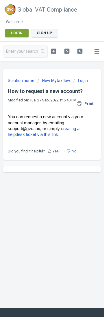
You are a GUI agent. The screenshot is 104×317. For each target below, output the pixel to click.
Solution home (21, 80)
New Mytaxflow (56, 80)
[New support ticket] (53, 51)
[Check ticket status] (67, 51)
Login (83, 80)
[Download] (41, 154)
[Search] (43, 51)
